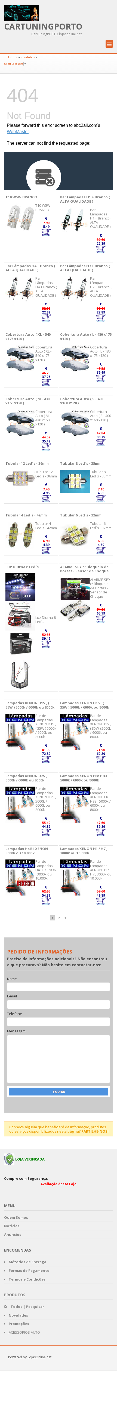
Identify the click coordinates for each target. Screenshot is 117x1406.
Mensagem (16, 1031)
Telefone (14, 1014)
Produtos (28, 57)
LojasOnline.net (39, 1357)
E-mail (12, 996)
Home (12, 57)
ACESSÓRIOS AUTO (24, 1332)
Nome (12, 979)
